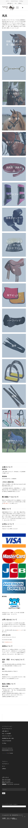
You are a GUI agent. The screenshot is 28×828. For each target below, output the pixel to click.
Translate (11, 753)
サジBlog (21, 1)
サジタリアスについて (7, 728)
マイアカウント (5, 763)
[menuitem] (10, 3)
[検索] (13, 8)
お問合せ (20, 3)
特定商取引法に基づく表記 (8, 738)
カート (3, 766)
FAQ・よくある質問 (6, 733)
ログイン (7, 1)
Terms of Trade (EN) (6, 740)
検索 (4, 793)
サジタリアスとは (14, 1)
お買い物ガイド (10, 3)
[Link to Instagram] (25, 816)
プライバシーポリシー (7, 736)
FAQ (15, 3)
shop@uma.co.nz (8, 642)
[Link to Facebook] (22, 816)
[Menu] (17, 8)
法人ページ (19, 630)
